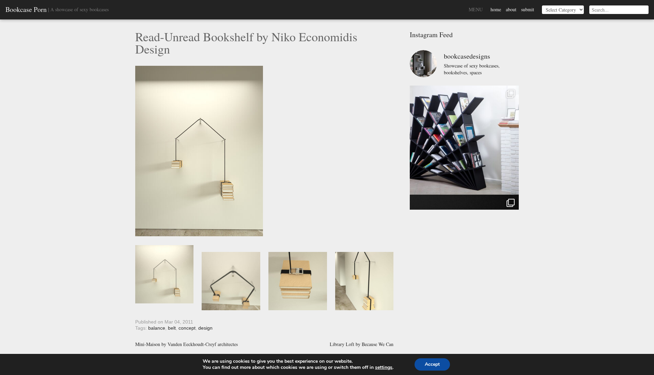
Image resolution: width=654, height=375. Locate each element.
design (205, 328)
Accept (432, 364)
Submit (527, 9)
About (511, 9)
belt (172, 328)
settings (383, 367)
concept (187, 328)
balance (156, 328)
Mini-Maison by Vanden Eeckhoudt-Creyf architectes (186, 344)
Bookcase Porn (26, 9)
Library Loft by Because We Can (361, 344)
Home (495, 9)
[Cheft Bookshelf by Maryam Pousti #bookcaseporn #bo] (464, 140)
